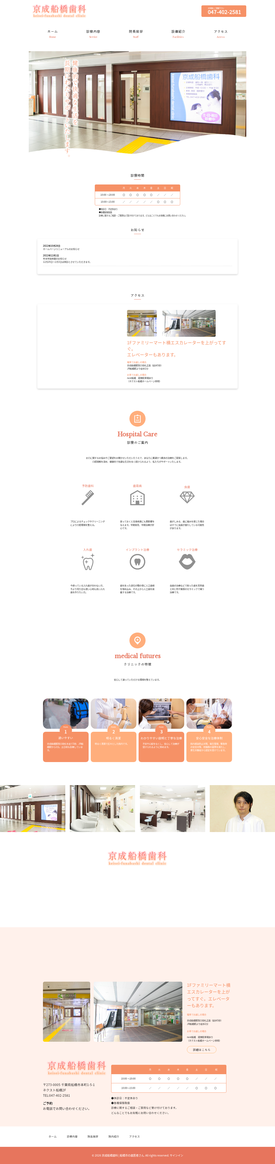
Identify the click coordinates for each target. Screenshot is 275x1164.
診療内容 (72, 1136)
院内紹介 (113, 1136)
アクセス (134, 1136)
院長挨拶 (93, 1136)
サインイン (176, 1155)
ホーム (53, 1136)
